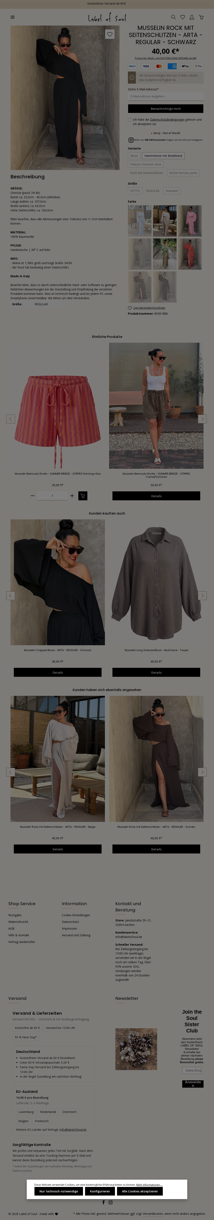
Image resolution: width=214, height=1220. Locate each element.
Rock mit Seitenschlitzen (146, 173)
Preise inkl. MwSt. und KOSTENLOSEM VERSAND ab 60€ (165, 58)
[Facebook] (104, 1204)
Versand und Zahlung (76, 935)
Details (156, 496)
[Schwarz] (165, 287)
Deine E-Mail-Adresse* (143, 89)
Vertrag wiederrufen (21, 942)
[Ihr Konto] (192, 17)
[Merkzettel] (182, 17)
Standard (172, 191)
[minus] (32, 495)
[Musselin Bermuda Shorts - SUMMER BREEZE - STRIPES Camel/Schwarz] (156, 406)
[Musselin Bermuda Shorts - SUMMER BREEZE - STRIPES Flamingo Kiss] (57, 406)
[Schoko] (140, 287)
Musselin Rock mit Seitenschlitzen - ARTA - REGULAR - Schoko (156, 827)
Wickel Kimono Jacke (183, 173)
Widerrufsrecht (18, 922)
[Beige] (165, 221)
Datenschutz (70, 922)
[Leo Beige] (140, 254)
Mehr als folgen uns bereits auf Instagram (168, 139)
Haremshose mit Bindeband (163, 156)
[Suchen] (173, 17)
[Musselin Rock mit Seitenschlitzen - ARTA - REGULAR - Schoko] (156, 759)
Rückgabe (15, 915)
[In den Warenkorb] (82, 495)
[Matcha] (165, 254)
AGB (11, 928)
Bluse (134, 156)
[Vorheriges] (10, 419)
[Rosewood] (190, 254)
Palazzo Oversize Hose (145, 164)
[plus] (72, 495)
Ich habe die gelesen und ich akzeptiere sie (167, 122)
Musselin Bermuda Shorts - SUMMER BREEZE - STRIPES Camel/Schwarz (156, 475)
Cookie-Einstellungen (76, 915)
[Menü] (12, 17)
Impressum (69, 928)
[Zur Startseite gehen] (107, 17)
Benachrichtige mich (166, 109)
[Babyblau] (140, 221)
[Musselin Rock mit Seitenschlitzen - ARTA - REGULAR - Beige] (57, 759)
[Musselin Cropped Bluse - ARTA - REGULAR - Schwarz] (57, 582)
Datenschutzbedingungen (167, 119)
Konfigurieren (100, 1191)
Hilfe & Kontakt (18, 935)
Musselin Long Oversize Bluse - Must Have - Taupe (156, 650)
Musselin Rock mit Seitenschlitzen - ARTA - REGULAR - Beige (57, 827)
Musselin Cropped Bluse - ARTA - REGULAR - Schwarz (57, 650)
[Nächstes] (202, 419)
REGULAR (152, 191)
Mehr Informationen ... (149, 1185)
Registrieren (41, 4)
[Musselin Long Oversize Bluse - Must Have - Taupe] (156, 582)
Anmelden (16, 4)
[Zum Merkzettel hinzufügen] (110, 34)
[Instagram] (110, 1204)
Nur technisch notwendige (58, 1191)
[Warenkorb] (201, 17)
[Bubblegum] (190, 221)
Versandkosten (153, 1214)
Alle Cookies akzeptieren (140, 1191)
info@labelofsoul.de (73, 1130)
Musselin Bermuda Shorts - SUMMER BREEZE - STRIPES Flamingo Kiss (58, 473)
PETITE (135, 191)
